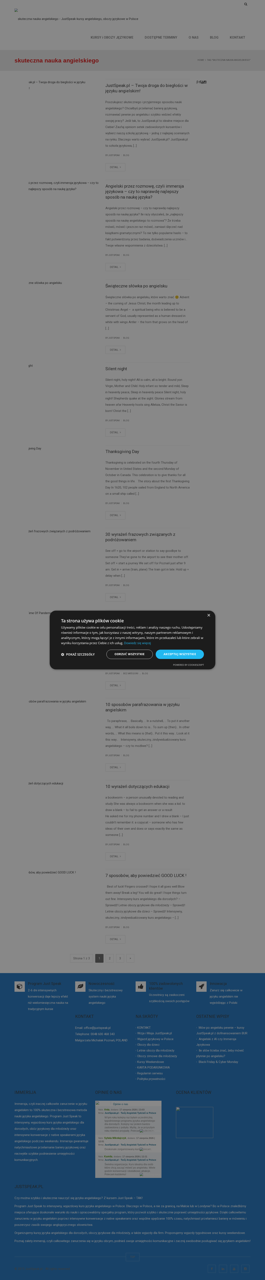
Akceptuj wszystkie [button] (180, 654)
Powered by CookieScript (188, 665)
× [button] (208, 615)
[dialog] (132, 640)
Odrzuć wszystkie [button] (129, 654)
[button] (78, 654)
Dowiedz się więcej (137, 643)
